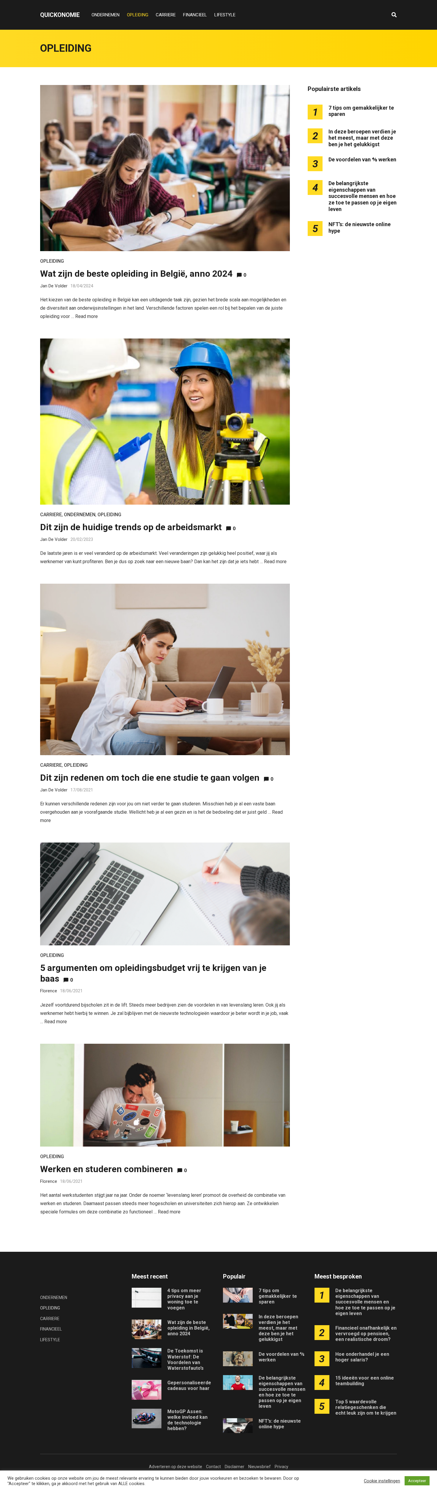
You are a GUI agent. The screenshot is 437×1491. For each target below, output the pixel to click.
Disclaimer (234, 1466)
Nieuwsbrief (259, 1466)
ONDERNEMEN (106, 15)
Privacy (281, 1466)
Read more (86, 316)
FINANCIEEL (195, 15)
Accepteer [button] (417, 1481)
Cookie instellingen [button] (382, 1481)
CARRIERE (166, 15)
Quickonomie (60, 14)
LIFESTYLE (224, 15)
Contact (213, 1466)
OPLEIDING (137, 15)
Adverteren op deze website (175, 1466)
